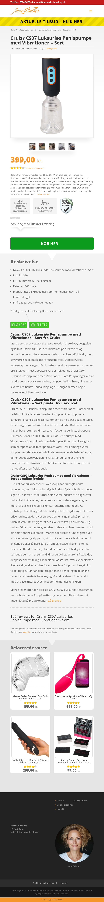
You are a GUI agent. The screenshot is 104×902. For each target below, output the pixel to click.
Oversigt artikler (80, 800)
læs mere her (44, 194)
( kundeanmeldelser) (35, 168)
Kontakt (60, 809)
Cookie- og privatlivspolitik (45, 883)
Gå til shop (54, 600)
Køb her (49, 243)
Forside (60, 800)
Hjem (12, 30)
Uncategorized (22, 30)
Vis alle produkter (65, 805)
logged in (27, 632)
